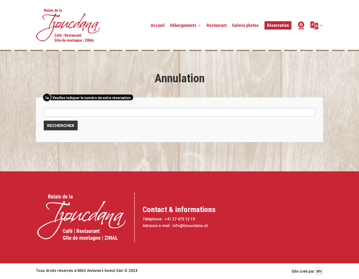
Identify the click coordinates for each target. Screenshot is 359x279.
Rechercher (60, 125)
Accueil (158, 25)
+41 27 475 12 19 (179, 219)
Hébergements (183, 25)
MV (319, 271)
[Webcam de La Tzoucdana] (301, 25)
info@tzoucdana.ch (190, 225)
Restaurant (217, 25)
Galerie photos (245, 25)
